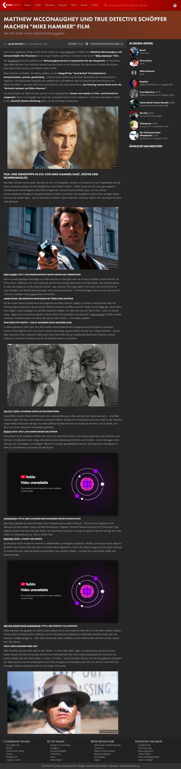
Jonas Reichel (15, 43)
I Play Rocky (55, 754)
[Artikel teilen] (87, 44)
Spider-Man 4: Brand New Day (107, 745)
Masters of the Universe (104, 751)
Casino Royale (98, 314)
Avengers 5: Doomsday (60, 745)
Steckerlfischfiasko (58, 751)
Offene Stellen (144, 754)
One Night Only (12, 745)
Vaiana (97, 760)
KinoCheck (46, 766)
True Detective (67, 51)
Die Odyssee (99, 757)
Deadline (12, 60)
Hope (52, 757)
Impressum (114, 766)
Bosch (7, 431)
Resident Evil (11, 757)
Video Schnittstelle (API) (148, 757)
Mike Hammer (104, 55)
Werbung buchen (145, 751)
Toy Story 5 (99, 748)
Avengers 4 (55, 748)
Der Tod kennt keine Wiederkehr (22, 625)
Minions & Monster (102, 754)
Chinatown (10, 518)
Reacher (8, 538)
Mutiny (9, 748)
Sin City (8, 411)
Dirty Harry (10, 274)
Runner (9, 754)
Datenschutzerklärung (129, 766)
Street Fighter (56, 760)
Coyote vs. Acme (13, 760)
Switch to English (145, 760)
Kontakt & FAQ (144, 745)
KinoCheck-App (145, 748)
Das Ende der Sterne (15, 751)
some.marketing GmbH (66, 766)
